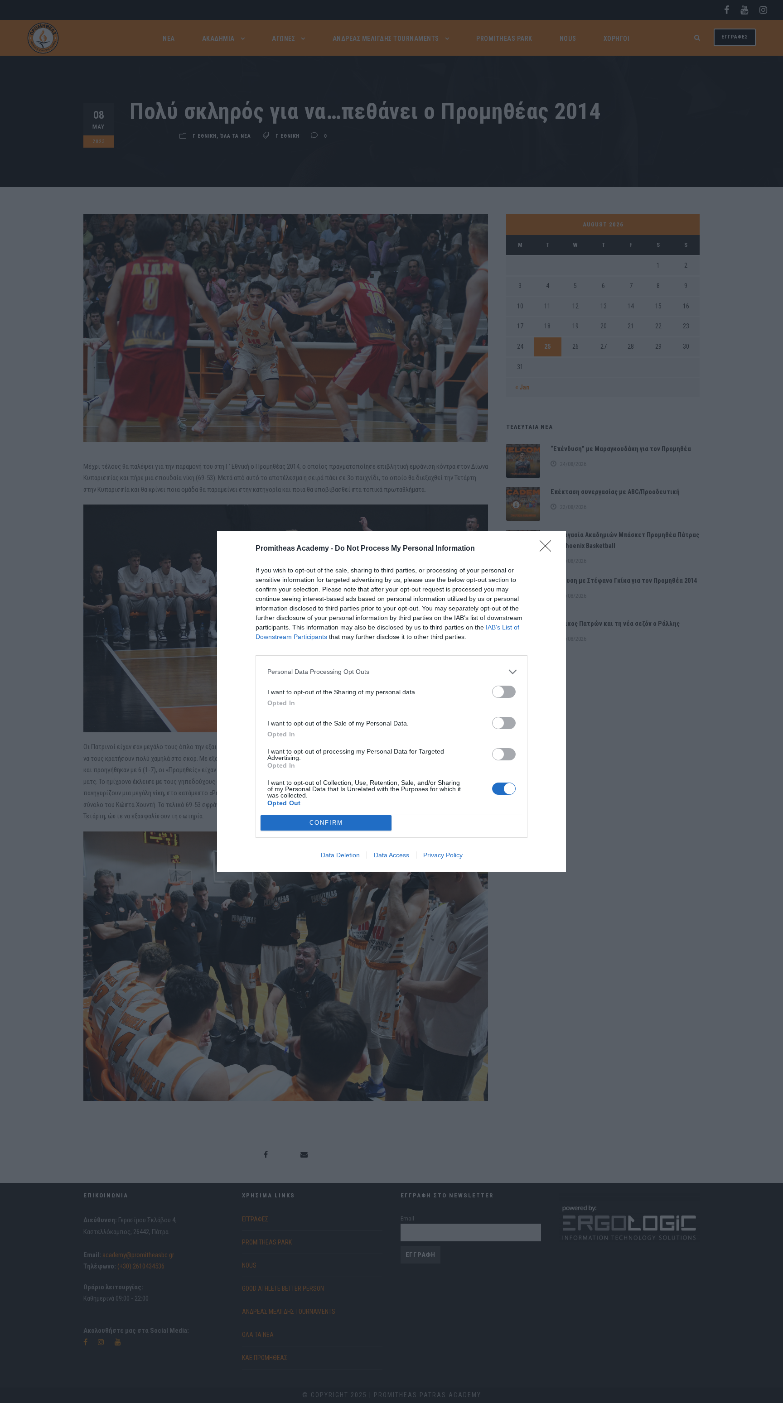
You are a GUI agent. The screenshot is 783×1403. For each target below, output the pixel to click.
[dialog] (391, 701)
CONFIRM (326, 822)
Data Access (391, 855)
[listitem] (391, 672)
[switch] (504, 692)
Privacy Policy (443, 855)
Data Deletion (340, 855)
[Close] (548, 548)
